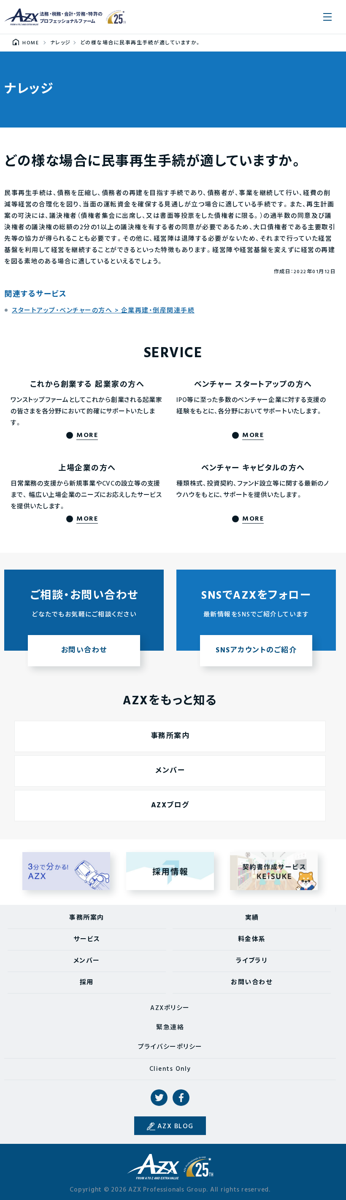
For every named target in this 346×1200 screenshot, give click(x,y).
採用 (87, 982)
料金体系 (252, 939)
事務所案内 (170, 736)
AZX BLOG (175, 1126)
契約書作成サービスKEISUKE (274, 871)
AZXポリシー (170, 1008)
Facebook (181, 1097)
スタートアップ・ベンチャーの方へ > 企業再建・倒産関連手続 (103, 311)
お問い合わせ (251, 982)
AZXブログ (170, 805)
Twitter (159, 1097)
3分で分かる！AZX (66, 871)
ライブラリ (252, 961)
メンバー (170, 770)
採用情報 (170, 871)
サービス (86, 939)
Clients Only (170, 1069)
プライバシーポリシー (170, 1047)
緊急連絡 (170, 1028)
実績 (252, 918)
